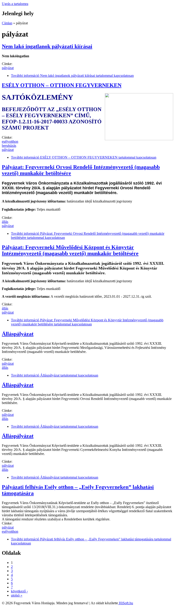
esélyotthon (10, 141)
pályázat (8, 68)
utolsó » (16, 595)
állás (5, 222)
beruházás (9, 145)
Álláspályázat (17, 334)
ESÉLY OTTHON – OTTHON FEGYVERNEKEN (61, 85)
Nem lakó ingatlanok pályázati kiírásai (47, 46)
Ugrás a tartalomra (15, 4)
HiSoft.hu (125, 603)
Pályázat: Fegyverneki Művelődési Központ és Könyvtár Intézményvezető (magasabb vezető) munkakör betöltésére (70, 250)
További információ (72, 75)
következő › (19, 591)
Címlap (7, 23)
